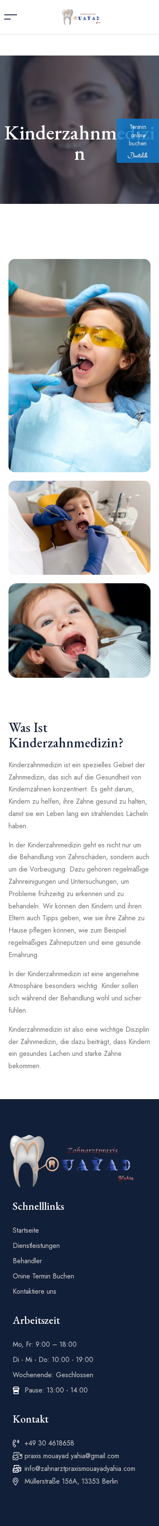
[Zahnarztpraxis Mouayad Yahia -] (81, 16)
